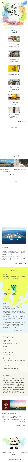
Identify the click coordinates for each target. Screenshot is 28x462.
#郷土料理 (21, 379)
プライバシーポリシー (14, 452)
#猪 (7, 391)
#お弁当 (17, 384)
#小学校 (9, 379)
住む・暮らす (7, 365)
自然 (4, 355)
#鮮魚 (7, 380)
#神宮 (6, 392)
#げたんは (9, 389)
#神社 (13, 379)
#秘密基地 (11, 384)
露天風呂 (19, 360)
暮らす (19, 368)
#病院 (22, 382)
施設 (7, 355)
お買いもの (7, 341)
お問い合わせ (4, 452)
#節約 (16, 379)
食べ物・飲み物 (6, 343)
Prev (2, 166)
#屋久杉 (18, 382)
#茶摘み (11, 380)
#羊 (20, 392)
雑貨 (12, 343)
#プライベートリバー (10, 382)
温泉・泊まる (7, 358)
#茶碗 (21, 384)
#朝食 (4, 379)
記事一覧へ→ (22, 121)
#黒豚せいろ (11, 387)
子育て (4, 368)
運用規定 (23, 452)
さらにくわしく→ (20, 263)
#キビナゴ (16, 380)
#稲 (12, 391)
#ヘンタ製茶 (16, 389)
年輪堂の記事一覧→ (21, 425)
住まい (11, 368)
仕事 (8, 368)
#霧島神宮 (5, 384)
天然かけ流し (6, 360)
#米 (18, 392)
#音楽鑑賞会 (18, 387)
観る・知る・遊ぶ (9, 352)
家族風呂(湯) (13, 360)
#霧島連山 (18, 385)
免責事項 (14, 454)
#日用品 (16, 391)
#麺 (9, 391)
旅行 (6, 362)
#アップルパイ (12, 392)
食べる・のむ (7, 346)
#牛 (4, 380)
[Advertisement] (14, 138)
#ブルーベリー (11, 385)
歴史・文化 (11, 355)
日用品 (16, 343)
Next (26, 166)
